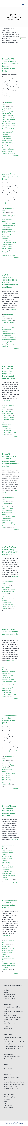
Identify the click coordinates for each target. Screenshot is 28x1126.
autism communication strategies (8, 518)
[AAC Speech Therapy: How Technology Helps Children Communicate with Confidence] (9, 269)
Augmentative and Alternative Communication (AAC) (10, 705)
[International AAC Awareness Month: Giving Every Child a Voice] (9, 623)
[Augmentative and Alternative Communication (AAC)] (9, 709)
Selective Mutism (9, 994)
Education (8, 411)
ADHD (6, 992)
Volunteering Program (11, 1097)
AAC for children (6, 216)
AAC (3, 108)
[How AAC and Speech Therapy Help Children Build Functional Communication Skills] (9, 53)
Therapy (4, 969)
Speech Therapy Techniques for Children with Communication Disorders (9, 811)
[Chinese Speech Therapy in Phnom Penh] (9, 167)
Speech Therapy (6, 214)
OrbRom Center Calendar (12, 1057)
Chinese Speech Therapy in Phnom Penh (10, 163)
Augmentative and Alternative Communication (8, 121)
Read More (16, 155)
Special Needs (6, 965)
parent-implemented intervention (7, 869)
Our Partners (8, 1105)
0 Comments (11, 153)
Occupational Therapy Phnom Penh (13, 1012)
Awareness (5, 671)
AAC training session (8, 419)
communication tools (8, 958)
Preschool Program (7, 413)
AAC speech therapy (8, 322)
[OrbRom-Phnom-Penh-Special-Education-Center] (5, 4)
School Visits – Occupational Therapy (13, 1025)
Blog (5, 1101)
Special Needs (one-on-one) (13, 1017)
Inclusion (4, 673)
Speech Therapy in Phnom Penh (12, 1008)
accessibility (9, 950)
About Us (7, 1099)
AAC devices (5, 509)
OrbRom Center (6, 138)
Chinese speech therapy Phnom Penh (8, 231)
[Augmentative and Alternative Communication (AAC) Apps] (9, 894)
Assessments (8, 1028)
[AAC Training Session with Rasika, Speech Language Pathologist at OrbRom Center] (9, 360)
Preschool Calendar (10, 1059)
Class (8, 946)
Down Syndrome (9, 996)
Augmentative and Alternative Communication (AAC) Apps (10, 889)
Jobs (5, 1103)
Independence (6, 962)
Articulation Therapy (7, 856)
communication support (8, 131)
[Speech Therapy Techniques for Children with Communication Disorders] (9, 800)
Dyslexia (6, 990)
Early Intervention (7, 132)
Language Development (8, 963)
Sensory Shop (8, 1068)
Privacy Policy (8, 1107)
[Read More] (12, 97)
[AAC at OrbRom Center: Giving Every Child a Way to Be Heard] (9, 541)
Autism (7, 503)
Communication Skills (8, 129)
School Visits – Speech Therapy (11, 1021)
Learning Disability (10, 998)
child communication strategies (8, 329)
